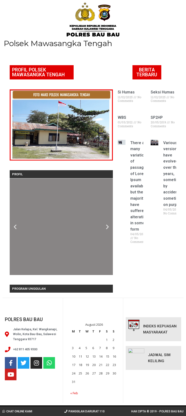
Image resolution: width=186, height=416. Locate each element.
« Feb (74, 393)
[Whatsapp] (49, 363)
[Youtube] (10, 374)
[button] (15, 227)
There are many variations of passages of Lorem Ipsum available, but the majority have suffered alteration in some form (139, 186)
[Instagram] (36, 363)
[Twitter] (23, 363)
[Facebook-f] (10, 363)
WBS (122, 117)
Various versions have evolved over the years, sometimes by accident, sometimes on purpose (173, 174)
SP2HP (157, 117)
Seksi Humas (162, 92)
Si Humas (126, 92)
